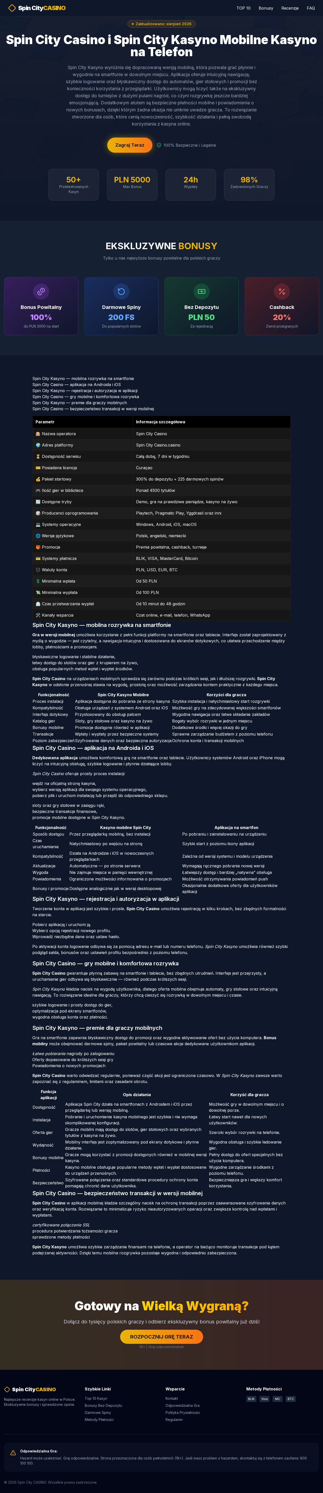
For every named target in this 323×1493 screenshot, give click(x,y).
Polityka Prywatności (183, 1412)
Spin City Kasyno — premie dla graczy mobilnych (79, 402)
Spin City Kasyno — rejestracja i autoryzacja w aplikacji (85, 390)
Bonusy (266, 8)
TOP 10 (243, 8)
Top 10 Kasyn (96, 1398)
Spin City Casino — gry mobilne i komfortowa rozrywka (85, 396)
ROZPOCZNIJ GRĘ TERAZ (161, 1337)
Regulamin (174, 1419)
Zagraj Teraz (129, 145)
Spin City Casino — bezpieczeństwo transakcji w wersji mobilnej (93, 408)
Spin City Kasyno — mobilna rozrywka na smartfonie (83, 378)
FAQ (311, 8)
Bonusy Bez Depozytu (103, 1405)
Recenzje (290, 8)
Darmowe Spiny (98, 1412)
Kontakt (172, 1398)
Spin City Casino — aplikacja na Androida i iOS (76, 384)
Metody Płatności (99, 1419)
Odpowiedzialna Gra (183, 1405)
